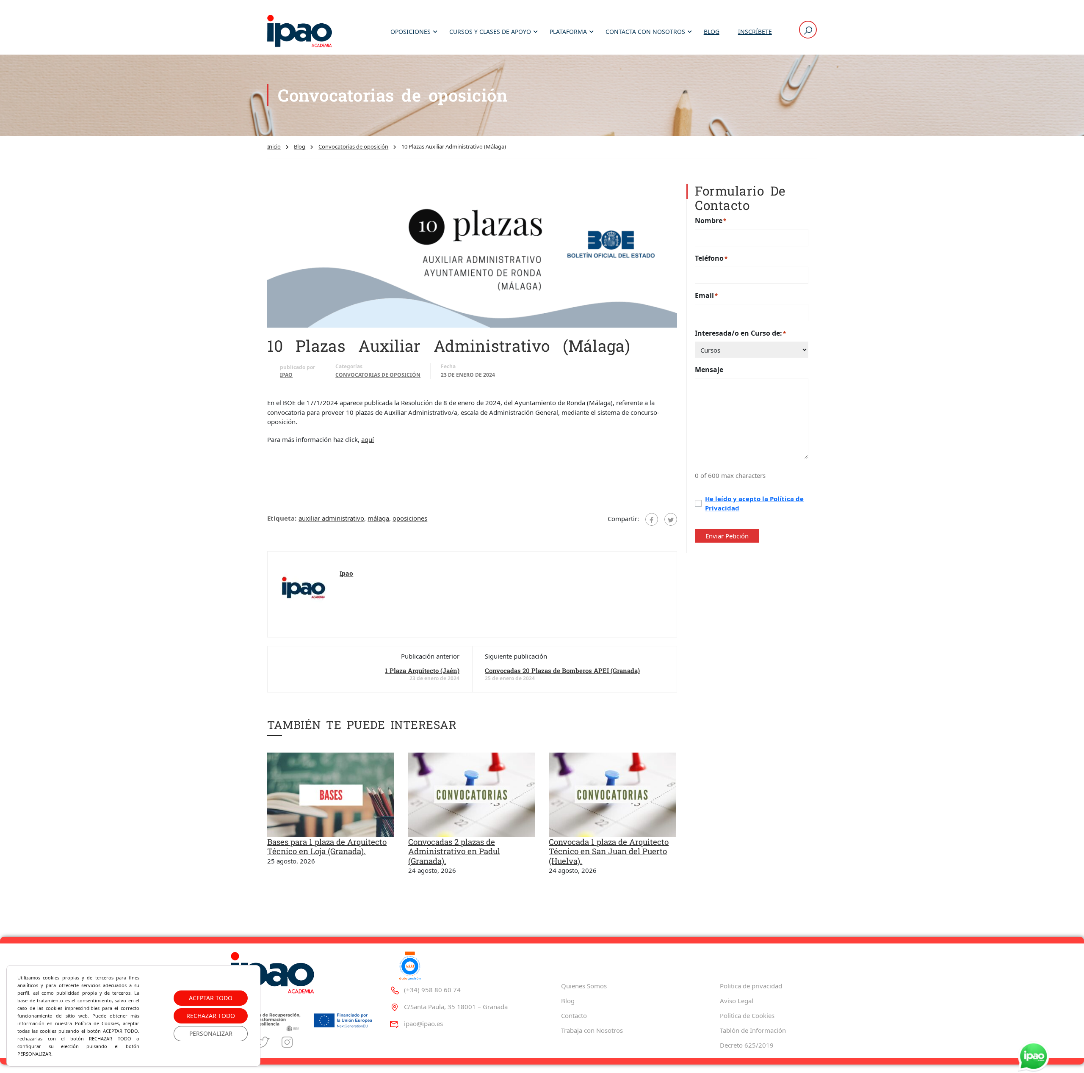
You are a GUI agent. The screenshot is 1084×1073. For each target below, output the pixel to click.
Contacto (574, 1015)
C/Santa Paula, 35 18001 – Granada (456, 1006)
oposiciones (410, 518)
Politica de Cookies (747, 1015)
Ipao (286, 374)
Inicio (274, 146)
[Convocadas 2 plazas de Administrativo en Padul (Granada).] (471, 794)
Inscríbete (755, 32)
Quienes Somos (584, 986)
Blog (711, 32)
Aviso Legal (736, 1000)
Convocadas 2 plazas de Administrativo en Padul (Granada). (454, 851)
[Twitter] (670, 519)
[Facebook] (651, 519)
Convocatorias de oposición (353, 146)
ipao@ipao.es (423, 1023)
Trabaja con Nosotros (592, 1030)
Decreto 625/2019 (747, 1045)
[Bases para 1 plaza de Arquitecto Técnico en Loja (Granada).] (330, 794)
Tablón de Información (753, 1030)
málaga (378, 518)
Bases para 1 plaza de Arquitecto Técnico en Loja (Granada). (327, 846)
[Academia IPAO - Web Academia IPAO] (299, 31)
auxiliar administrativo (331, 518)
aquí (367, 439)
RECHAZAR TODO (210, 1016)
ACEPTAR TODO (210, 998)
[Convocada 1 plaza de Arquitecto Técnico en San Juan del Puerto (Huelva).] (612, 794)
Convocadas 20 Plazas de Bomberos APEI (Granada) (562, 670)
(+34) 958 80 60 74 (432, 989)
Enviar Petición (727, 536)
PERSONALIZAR (210, 1033)
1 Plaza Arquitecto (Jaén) (422, 670)
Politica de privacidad (751, 986)
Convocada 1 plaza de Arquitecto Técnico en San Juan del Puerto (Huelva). (609, 851)
